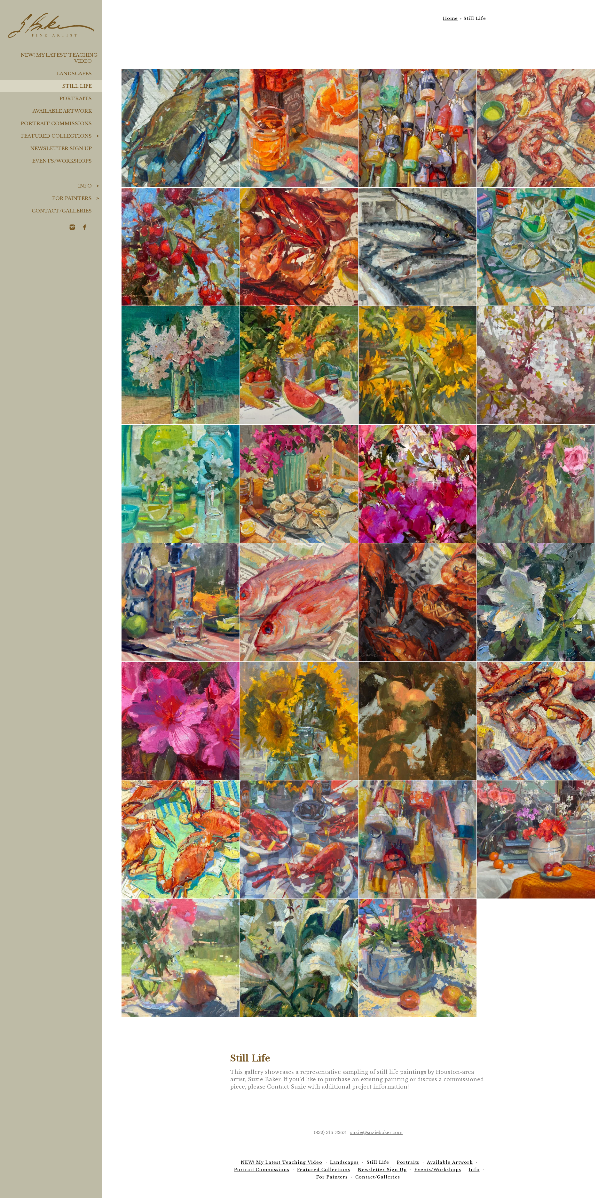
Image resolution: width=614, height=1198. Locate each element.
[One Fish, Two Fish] (299, 602)
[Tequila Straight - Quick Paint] (181, 602)
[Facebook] (84, 227)
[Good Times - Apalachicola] (536, 128)
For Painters (72, 198)
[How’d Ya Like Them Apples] (417, 721)
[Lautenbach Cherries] (181, 247)
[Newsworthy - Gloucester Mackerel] (417, 247)
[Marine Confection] (417, 839)
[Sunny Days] (299, 721)
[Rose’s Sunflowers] (299, 365)
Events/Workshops (62, 161)
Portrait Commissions (56, 123)
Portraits (75, 98)
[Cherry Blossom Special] (536, 365)
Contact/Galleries (62, 211)
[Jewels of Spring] (417, 484)
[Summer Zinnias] (417, 958)
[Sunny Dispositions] (417, 365)
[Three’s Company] (299, 839)
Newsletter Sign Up (61, 148)
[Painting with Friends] (536, 839)
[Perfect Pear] (181, 958)
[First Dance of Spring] (181, 721)
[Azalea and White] (536, 602)
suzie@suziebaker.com (376, 1132)
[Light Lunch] (536, 247)
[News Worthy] (417, 602)
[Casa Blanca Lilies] (299, 958)
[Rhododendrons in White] (181, 365)
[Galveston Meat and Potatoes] (536, 721)
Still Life (77, 86)
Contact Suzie (286, 1086)
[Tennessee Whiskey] (299, 128)
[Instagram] (72, 227)
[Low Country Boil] (299, 247)
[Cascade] (536, 484)
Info (85, 186)
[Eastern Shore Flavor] (181, 839)
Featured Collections (56, 136)
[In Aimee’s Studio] (181, 484)
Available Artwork (62, 111)
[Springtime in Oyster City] (299, 484)
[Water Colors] (417, 128)
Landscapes (74, 73)
